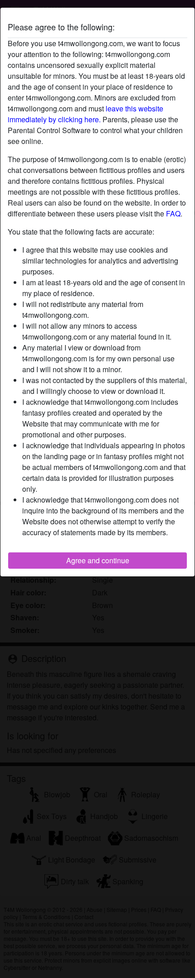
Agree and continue (97, 560)
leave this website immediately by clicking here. (85, 114)
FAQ (173, 213)
